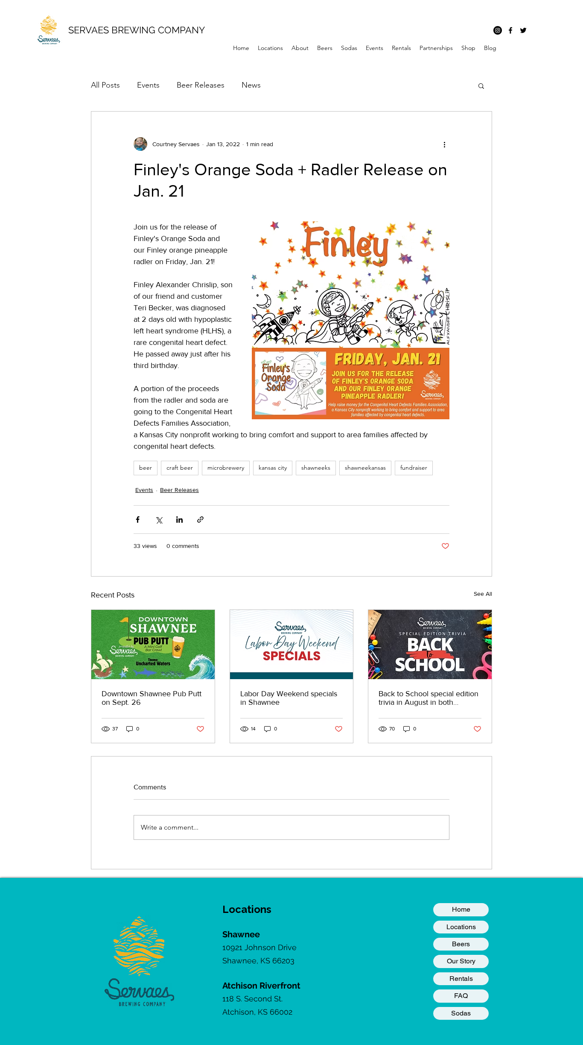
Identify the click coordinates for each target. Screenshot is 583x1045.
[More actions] (444, 144)
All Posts (105, 85)
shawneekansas (365, 467)
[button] (270, 47)
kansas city (273, 467)
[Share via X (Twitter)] (158, 519)
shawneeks (315, 467)
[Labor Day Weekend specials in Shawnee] (291, 644)
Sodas (461, 1013)
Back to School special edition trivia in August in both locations (428, 697)
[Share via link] (200, 519)
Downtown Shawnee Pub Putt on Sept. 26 (151, 697)
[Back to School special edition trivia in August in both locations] (430, 644)
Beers (461, 944)
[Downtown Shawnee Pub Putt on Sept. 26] (153, 644)
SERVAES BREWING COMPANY (136, 29)
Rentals (461, 978)
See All (483, 593)
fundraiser (413, 467)
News (251, 85)
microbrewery (225, 467)
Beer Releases (200, 85)
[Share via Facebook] (138, 519)
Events (148, 85)
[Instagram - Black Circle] (497, 30)
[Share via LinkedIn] (179, 519)
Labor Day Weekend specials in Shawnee (288, 697)
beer (145, 467)
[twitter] (523, 30)
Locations (461, 927)
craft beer (179, 467)
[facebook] (510, 30)
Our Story (461, 961)
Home (461, 909)
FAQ (461, 996)
